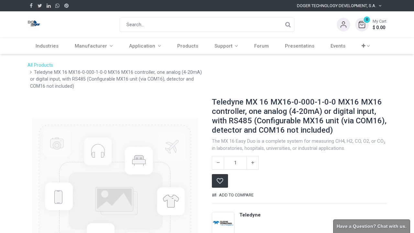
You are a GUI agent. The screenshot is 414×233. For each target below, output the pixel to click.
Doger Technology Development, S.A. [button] (336, 5)
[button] (371, 24)
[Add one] (252, 162)
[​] (31, 5)
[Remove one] (218, 162)
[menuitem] (47, 46)
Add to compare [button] (236, 195)
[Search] (287, 24)
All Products (40, 65)
